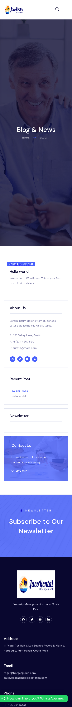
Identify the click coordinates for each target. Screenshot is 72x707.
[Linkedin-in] (48, 619)
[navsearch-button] (57, 9)
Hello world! (19, 271)
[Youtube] (40, 619)
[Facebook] (23, 619)
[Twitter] (32, 619)
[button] (20, 471)
